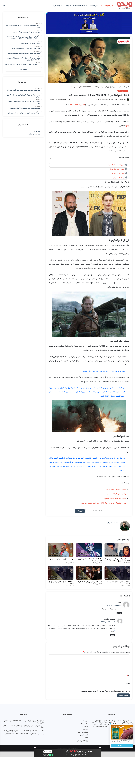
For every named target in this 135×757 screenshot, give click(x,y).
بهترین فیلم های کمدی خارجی (116, 489)
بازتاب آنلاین (84, 735)
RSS (86, 738)
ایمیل (127, 683)
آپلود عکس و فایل (82, 741)
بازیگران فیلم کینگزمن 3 (117, 169)
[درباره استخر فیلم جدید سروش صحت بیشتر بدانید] (60, 550)
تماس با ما (84, 724)
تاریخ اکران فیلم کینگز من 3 (116, 165)
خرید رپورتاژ (84, 729)
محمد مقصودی (122, 99)
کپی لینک (79, 511)
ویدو (126, 87)
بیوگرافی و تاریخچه (80, 5)
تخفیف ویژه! (121, 746)
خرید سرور (37, 131)
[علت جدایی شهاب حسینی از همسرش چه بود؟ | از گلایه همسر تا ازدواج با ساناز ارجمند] (117, 550)
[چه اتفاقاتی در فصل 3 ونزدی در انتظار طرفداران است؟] (60, 573)
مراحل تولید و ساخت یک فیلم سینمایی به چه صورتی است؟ (20, 731)
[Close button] (100, 747)
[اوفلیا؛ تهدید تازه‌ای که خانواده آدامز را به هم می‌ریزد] (117, 573)
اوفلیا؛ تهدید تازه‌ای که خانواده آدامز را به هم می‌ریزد (118, 583)
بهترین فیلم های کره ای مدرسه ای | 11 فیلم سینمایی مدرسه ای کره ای (23, 727)
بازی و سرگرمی (58, 5)
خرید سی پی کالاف (35, 134)
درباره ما (85, 721)
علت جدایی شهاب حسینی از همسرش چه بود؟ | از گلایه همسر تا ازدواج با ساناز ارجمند (117, 560)
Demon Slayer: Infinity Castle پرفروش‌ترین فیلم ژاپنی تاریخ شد (90, 560)
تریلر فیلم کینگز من (119, 178)
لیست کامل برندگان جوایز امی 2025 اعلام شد (89, 582)
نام (128, 675)
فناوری (69, 5)
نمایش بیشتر (23, 69)
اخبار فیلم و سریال (107, 5)
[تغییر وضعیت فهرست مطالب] (50, 159)
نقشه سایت (84, 726)
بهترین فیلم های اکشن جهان (116, 494)
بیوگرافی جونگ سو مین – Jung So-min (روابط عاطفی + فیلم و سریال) (23, 722)
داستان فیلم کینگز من (118, 173)
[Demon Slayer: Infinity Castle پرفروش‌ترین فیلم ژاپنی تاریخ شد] (89, 550)
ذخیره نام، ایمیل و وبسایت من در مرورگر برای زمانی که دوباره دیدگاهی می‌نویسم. (104, 691)
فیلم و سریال (94, 5)
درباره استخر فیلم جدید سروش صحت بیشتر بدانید (61, 560)
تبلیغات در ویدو (83, 732)
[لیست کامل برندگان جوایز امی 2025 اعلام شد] (89, 573)
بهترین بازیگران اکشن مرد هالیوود (115, 498)
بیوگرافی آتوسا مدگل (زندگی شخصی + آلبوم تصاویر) (20, 734)
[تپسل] (35, 747)
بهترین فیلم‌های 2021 (77, 104)
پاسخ (119, 613)
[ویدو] (124, 5)
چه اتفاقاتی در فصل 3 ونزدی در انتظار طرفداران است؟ (60, 583)
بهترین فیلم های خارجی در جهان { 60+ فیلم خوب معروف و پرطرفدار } (102, 503)
